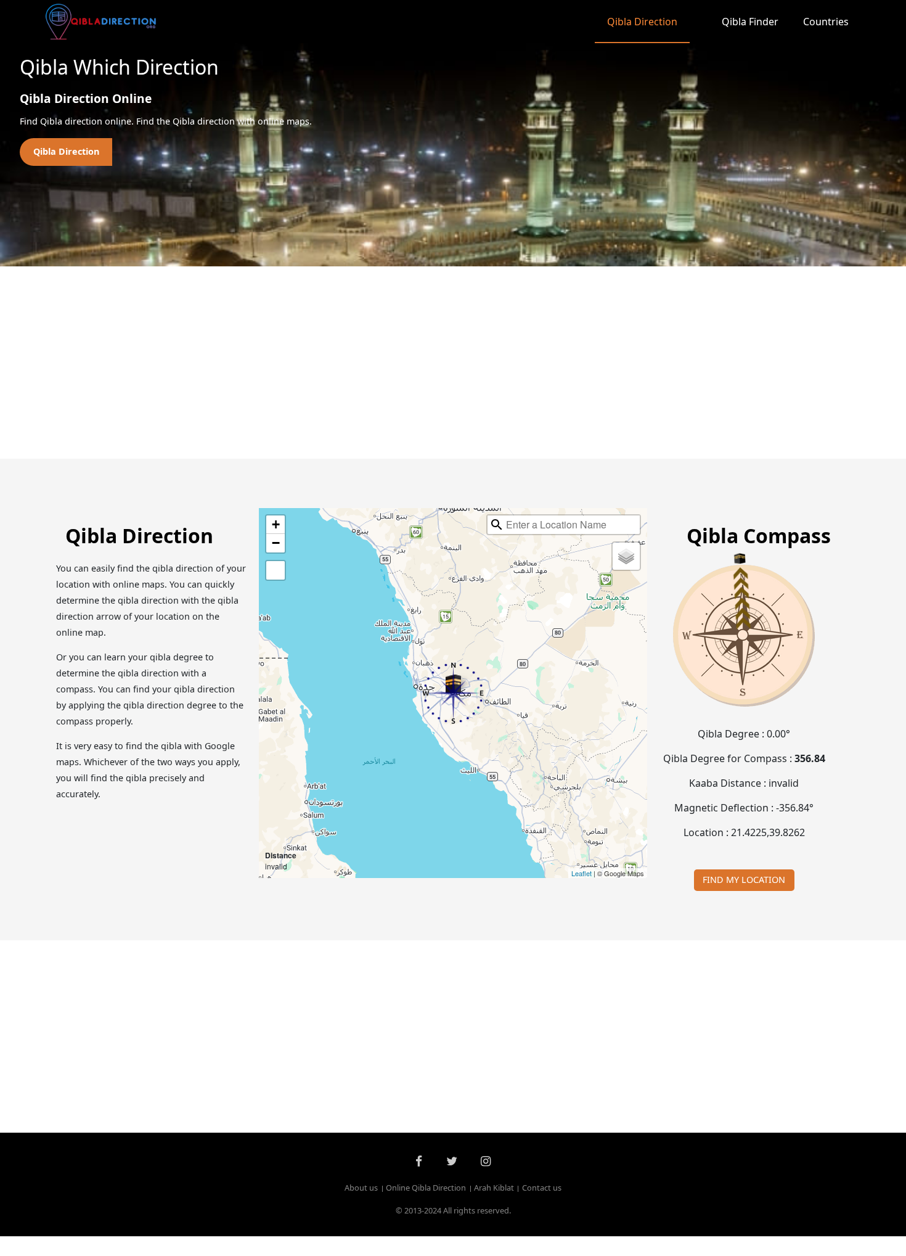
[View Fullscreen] (275, 570)
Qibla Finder (750, 21)
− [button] (276, 543)
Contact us (541, 1188)
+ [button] (276, 524)
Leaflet (581, 873)
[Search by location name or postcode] (497, 524)
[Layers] (626, 556)
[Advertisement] (423, 362)
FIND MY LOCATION (744, 879)
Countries (826, 21)
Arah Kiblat (494, 1188)
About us (361, 1188)
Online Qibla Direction (426, 1188)
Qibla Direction (642, 21)
